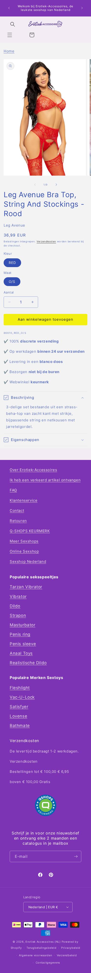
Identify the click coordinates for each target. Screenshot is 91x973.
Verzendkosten (46, 241)
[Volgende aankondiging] (82, 8)
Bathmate (20, 725)
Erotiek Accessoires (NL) (43, 941)
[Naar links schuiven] (35, 184)
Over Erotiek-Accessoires (33, 469)
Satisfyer (19, 706)
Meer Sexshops (24, 541)
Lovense (18, 716)
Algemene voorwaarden (35, 955)
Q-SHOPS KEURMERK (30, 531)
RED (12, 263)
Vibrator (18, 596)
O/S (12, 281)
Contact (17, 510)
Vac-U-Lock (22, 697)
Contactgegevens (48, 962)
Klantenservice (23, 500)
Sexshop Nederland (28, 561)
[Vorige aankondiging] (9, 8)
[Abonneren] (75, 856)
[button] (9, 35)
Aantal (9, 292)
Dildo (15, 606)
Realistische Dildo (28, 662)
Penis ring (20, 634)
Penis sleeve (23, 643)
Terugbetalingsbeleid (41, 947)
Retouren (18, 520)
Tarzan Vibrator (26, 586)
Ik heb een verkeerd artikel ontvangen (45, 480)
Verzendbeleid (67, 955)
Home (9, 51)
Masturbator (22, 624)
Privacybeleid (70, 947)
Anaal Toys (21, 653)
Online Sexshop (24, 551)
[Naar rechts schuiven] (56, 184)
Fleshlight (20, 687)
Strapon (18, 615)
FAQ (13, 490)
